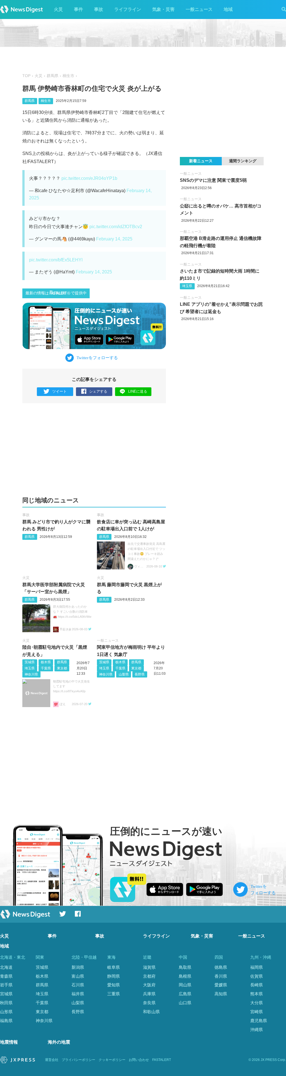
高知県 (220, 993)
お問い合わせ (139, 1060)
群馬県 (52, 76)
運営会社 (51, 1060)
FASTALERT (161, 1060)
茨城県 (30, 662)
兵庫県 (149, 993)
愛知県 (113, 984)
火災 (58, 9)
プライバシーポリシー (78, 1060)
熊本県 (256, 993)
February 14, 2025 (114, 239)
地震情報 (9, 1042)
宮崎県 (256, 1011)
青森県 (6, 976)
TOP (26, 76)
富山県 (78, 976)
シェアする (98, 391)
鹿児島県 (258, 1020)
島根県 (185, 976)
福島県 (6, 1020)
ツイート (59, 391)
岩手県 (6, 984)
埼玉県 (30, 668)
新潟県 (78, 967)
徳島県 (220, 967)
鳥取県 (185, 967)
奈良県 (149, 1002)
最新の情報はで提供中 (56, 293)
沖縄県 (256, 1029)
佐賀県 (256, 976)
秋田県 (6, 1002)
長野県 (140, 674)
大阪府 (149, 984)
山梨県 (124, 674)
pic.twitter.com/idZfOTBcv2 (115, 226)
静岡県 (113, 976)
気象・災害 (163, 9)
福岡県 (256, 967)
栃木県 (46, 662)
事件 (78, 9)
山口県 (185, 1002)
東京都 (62, 668)
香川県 (220, 976)
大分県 (256, 1002)
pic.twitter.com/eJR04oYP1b (89, 178)
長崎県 (256, 984)
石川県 (78, 984)
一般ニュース (199, 9)
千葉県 (46, 668)
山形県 (6, 1011)
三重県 (113, 993)
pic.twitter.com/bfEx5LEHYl (56, 259)
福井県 (78, 993)
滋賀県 (149, 967)
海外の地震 (59, 1042)
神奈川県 (31, 674)
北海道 (6, 967)
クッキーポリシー (112, 1060)
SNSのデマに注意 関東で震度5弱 (213, 180)
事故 (98, 9)
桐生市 (68, 76)
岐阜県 (113, 967)
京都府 (149, 976)
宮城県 (6, 993)
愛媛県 (220, 984)
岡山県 (185, 984)
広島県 (185, 993)
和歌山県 (151, 1011)
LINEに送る (137, 391)
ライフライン (127, 9)
